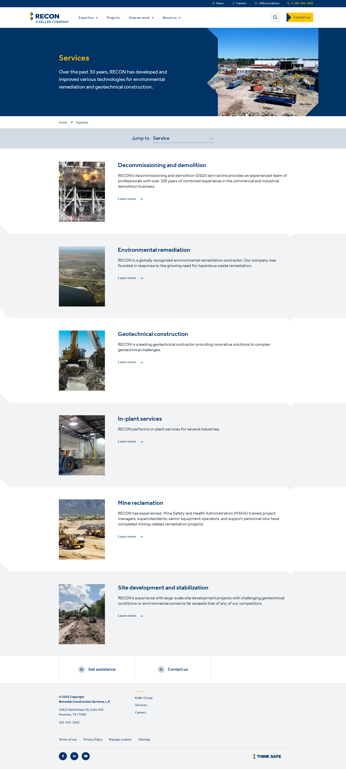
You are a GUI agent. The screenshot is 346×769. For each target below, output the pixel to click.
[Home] (49, 17)
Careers (241, 3)
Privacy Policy (92, 740)
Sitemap (144, 740)
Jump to (140, 138)
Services (141, 705)
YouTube (86, 756)
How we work (139, 17)
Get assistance (102, 669)
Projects (113, 17)
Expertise (86, 17)
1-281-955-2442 (302, 3)
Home (63, 122)
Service (161, 139)
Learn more (127, 199)
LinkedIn (74, 756)
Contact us (302, 17)
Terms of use (68, 740)
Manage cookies (120, 740)
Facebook (63, 756)
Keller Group (144, 698)
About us (170, 17)
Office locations (269, 3)
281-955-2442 (69, 723)
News (220, 3)
